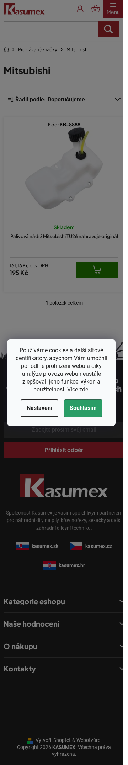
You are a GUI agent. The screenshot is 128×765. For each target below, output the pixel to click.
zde (83, 389)
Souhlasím (83, 408)
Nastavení (39, 408)
